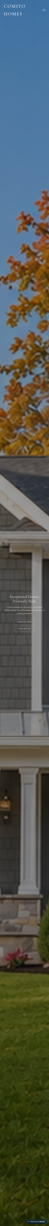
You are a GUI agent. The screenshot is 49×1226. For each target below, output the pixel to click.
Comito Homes (14, 10)
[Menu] (44, 10)
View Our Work (24, 622)
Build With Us (24, 629)
